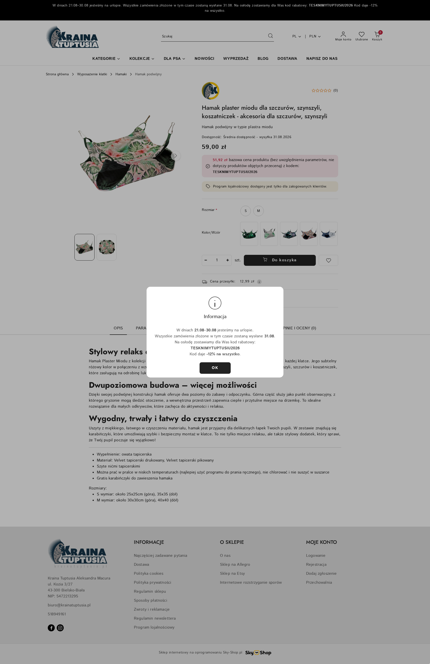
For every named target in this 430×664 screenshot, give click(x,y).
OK (215, 368)
